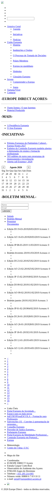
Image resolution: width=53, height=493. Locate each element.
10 (8, 385)
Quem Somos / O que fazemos (21, 107)
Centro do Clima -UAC (18, 448)
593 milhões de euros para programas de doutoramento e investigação (25, 157)
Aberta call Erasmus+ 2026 (19, 161)
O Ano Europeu (14, 128)
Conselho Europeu (15, 427)
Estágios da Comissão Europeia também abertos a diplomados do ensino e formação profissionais (29, 151)
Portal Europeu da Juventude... (21, 411)
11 (8, 387)
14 (8, 395)
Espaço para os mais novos (19, 413)
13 (8, 393)
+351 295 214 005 (25, 473)
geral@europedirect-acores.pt (27, 479)
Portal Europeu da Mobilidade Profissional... (27, 435)
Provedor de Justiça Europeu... (21, 429)
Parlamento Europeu (16, 432)
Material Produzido (16, 110)
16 (8, 401)
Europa (10, 440)
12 (8, 390)
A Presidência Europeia (18, 125)
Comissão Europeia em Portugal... (23, 437)
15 (8, 398)
